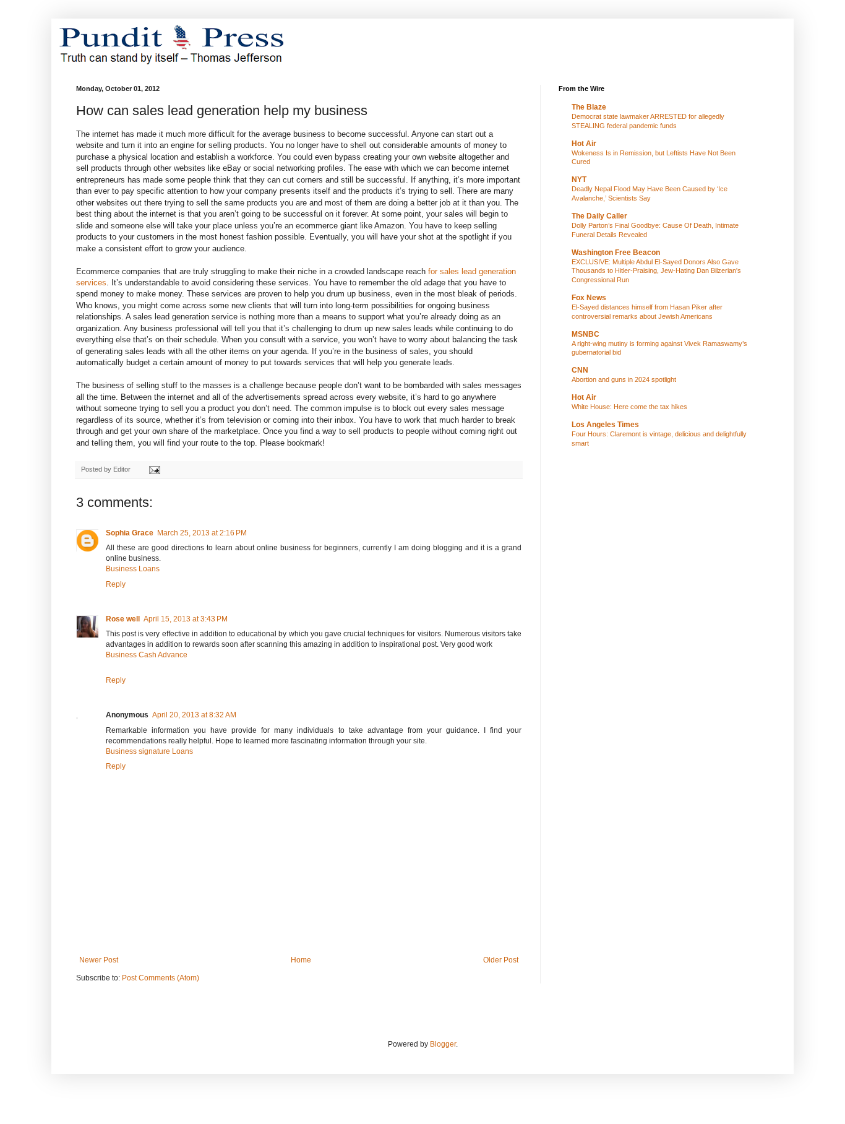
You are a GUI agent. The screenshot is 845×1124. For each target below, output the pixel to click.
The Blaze (589, 107)
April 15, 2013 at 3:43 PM (186, 619)
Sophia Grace (129, 533)
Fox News (589, 297)
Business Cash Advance (146, 655)
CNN (580, 370)
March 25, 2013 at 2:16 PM (202, 533)
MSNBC (585, 334)
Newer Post (98, 960)
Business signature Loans (149, 751)
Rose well (123, 619)
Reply (116, 584)
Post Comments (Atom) (160, 978)
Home (301, 960)
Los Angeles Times (605, 424)
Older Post (500, 960)
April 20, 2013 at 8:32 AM (194, 715)
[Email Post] (154, 469)
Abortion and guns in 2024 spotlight (624, 379)
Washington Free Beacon (616, 252)
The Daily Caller (599, 216)
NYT (579, 179)
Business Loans (133, 568)
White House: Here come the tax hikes (629, 406)
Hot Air (584, 143)
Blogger (443, 1044)
